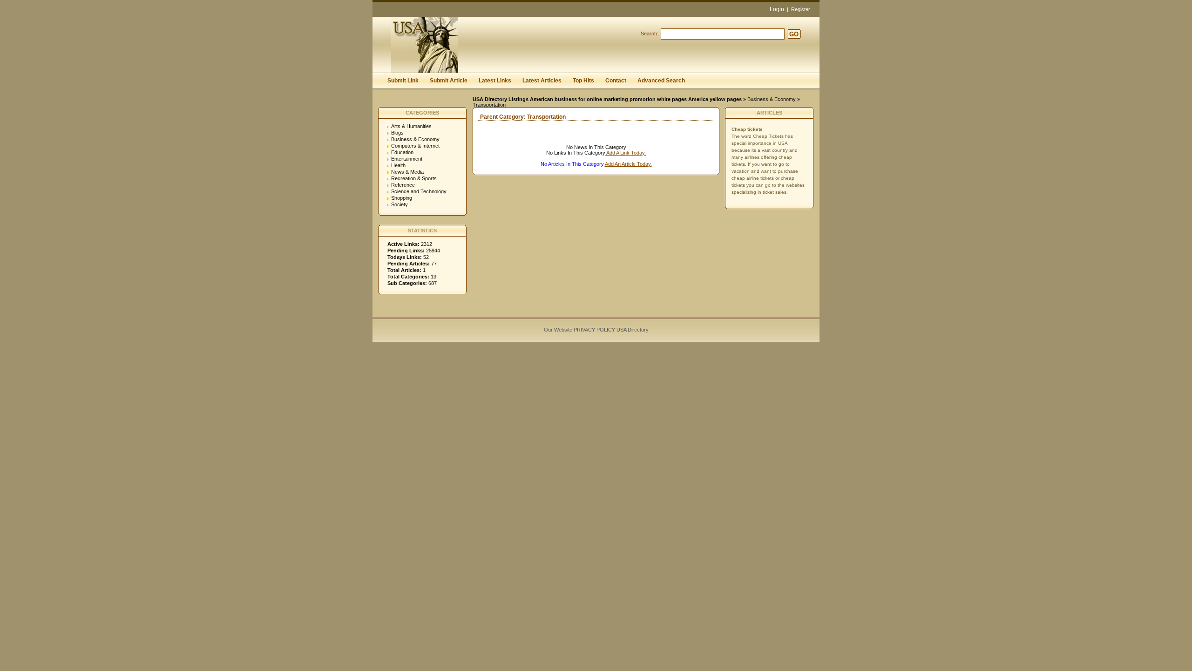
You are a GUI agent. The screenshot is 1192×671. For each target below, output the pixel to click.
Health (398, 165)
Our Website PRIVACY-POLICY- (580, 329)
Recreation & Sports (414, 178)
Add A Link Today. (625, 153)
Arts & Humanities (411, 126)
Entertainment (406, 159)
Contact (615, 80)
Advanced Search (661, 80)
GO (794, 34)
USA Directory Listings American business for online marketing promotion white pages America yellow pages (607, 99)
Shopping (401, 198)
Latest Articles (542, 80)
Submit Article (448, 80)
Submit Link (403, 80)
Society (399, 204)
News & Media (407, 172)
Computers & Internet (415, 146)
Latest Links (495, 80)
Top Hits (583, 80)
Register (800, 9)
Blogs (397, 133)
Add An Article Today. (628, 164)
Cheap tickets (747, 129)
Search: (649, 33)
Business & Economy (771, 99)
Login (777, 9)
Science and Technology (419, 191)
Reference (403, 185)
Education (402, 152)
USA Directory (632, 329)
